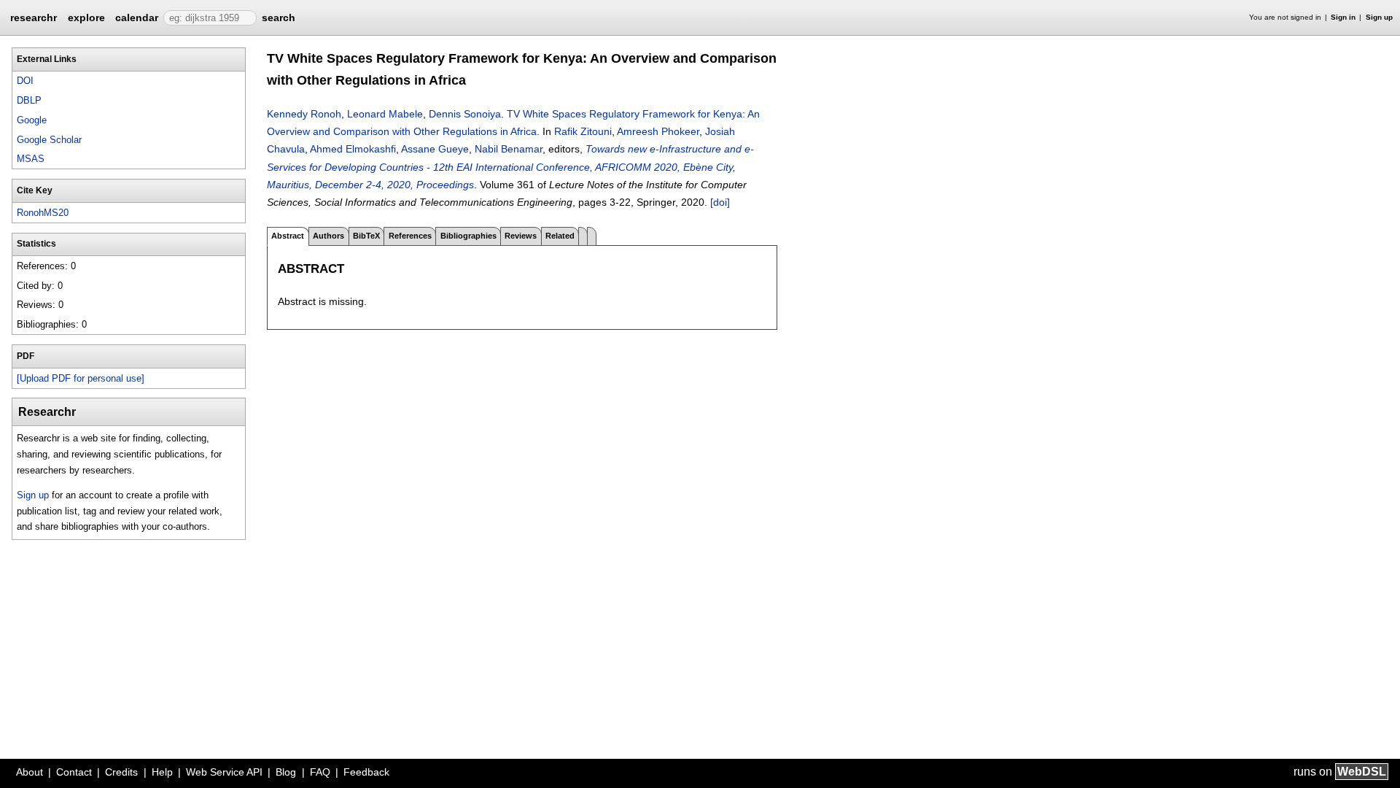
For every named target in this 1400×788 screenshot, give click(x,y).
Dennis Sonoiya (465, 114)
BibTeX (366, 235)
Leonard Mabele (385, 114)
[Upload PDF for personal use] (80, 378)
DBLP (29, 100)
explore (86, 17)
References (410, 235)
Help (162, 772)
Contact (74, 772)
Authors (328, 235)
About (29, 772)
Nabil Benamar (508, 149)
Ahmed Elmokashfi (353, 149)
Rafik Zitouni (583, 131)
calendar (136, 17)
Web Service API (224, 772)
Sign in (1343, 17)
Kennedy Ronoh (304, 114)
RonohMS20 (43, 212)
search (278, 17)
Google (32, 120)
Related (560, 235)
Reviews (521, 235)
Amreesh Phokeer (658, 131)
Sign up (1379, 17)
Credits (121, 772)
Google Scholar (49, 139)
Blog (286, 772)
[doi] (720, 202)
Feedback (366, 772)
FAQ (320, 772)
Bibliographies (468, 235)
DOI (25, 80)
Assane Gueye (435, 149)
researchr (33, 17)
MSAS (30, 158)
